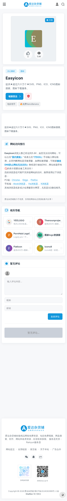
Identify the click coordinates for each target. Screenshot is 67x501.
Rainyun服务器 (33, 442)
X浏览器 (45, 183)
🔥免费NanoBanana (29, 104)
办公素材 (11, 71)
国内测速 (16, 157)
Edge (25, 180)
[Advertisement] (34, 117)
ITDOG (37, 157)
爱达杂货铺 (29, 491)
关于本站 (44, 449)
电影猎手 (11, 104)
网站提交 (10, 449)
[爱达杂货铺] (33, 4)
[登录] (57, 4)
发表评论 (55, 316)
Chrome (16, 180)
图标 (22, 71)
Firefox (34, 180)
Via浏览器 (33, 183)
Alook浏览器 (19, 183)
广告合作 (56, 449)
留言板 (33, 449)
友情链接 (22, 449)
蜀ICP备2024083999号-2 (45, 491)
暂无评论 (15, 263)
